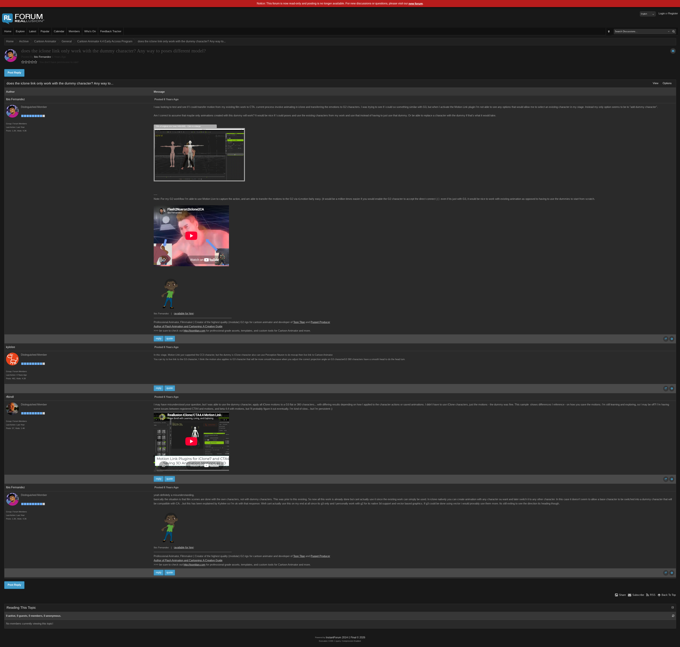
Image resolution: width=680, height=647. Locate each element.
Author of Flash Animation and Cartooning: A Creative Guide (188, 326)
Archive (24, 41)
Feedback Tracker (110, 31)
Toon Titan (299, 322)
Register (673, 13)
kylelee (10, 347)
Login (662, 13)
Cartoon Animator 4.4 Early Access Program (104, 41)
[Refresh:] (673, 615)
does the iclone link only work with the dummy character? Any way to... (182, 41)
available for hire (183, 313)
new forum (416, 3)
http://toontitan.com (194, 330)
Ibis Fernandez (42, 56)
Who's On (90, 31)
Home (7, 31)
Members (74, 31)
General (67, 41)
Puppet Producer (320, 322)
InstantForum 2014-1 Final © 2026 (345, 637)
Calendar (59, 31)
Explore (20, 31)
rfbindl (10, 396)
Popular (45, 31)
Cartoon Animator (45, 41)
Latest (32, 31)
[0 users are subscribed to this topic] (673, 51)
